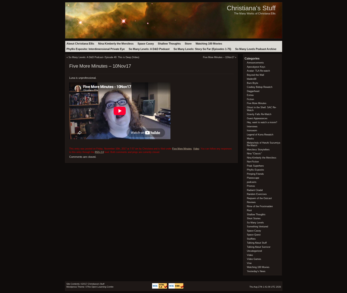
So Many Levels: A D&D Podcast (149, 49)
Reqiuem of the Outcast (259, 198)
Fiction (250, 99)
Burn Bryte (252, 83)
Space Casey (146, 43)
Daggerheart (253, 91)
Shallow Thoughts (169, 43)
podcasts (251, 182)
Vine (249, 263)
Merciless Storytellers (258, 149)
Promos (251, 186)
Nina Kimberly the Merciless (116, 43)
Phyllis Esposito (255, 169)
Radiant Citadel (255, 190)
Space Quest (254, 234)
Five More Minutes (182, 148)
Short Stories (254, 218)
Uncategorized (254, 251)
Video (196, 148)
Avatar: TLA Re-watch (258, 70)
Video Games (254, 259)
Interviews (252, 126)
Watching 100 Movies (209, 43)
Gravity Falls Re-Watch (259, 114)
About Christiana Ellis (80, 43)
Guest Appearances (257, 118)
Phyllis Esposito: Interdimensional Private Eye (96, 49)
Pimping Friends (255, 174)
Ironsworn (252, 130)
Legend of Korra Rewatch (260, 134)
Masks (250, 138)
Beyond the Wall (255, 75)
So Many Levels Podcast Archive (255, 49)
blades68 (251, 79)
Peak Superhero (255, 165)
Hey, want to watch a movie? (262, 122)
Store (188, 43)
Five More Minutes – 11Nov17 (218, 57)
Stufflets (251, 238)
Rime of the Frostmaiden (260, 206)
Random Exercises (257, 194)
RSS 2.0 (99, 152)
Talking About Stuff (257, 242)
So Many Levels (255, 222)
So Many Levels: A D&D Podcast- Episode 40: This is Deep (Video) (103, 57)
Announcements (255, 62)
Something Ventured (257, 226)
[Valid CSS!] (176, 288)
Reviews (251, 202)
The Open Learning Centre (100, 287)
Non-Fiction (253, 161)
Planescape (253, 178)
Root (249, 210)
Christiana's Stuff (251, 8)
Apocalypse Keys (256, 66)
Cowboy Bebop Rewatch (259, 87)
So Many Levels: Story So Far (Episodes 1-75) (202, 49)
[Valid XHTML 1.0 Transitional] (160, 288)
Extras (250, 95)
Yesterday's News (256, 271)
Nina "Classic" (254, 153)
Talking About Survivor (258, 247)
